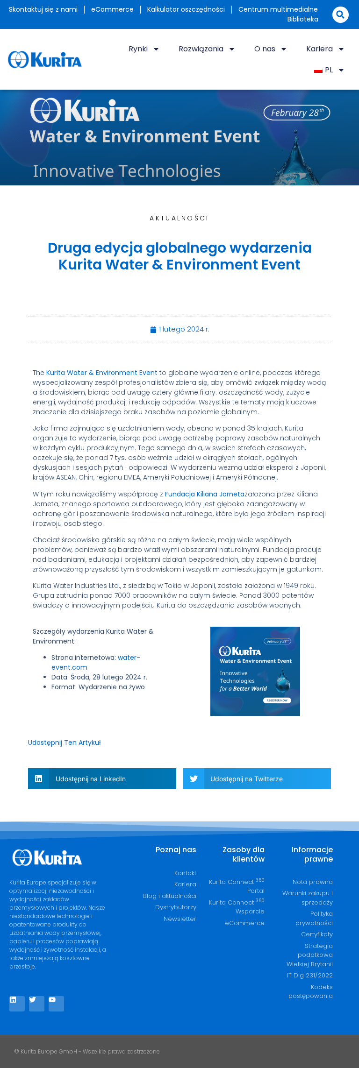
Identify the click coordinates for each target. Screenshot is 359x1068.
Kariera (319, 48)
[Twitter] (36, 1003)
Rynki (138, 48)
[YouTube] (56, 1003)
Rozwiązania (201, 48)
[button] (340, 15)
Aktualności (179, 218)
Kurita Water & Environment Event (102, 372)
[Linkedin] (17, 1003)
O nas (264, 48)
